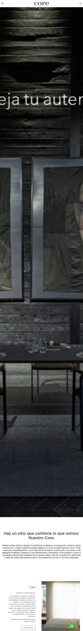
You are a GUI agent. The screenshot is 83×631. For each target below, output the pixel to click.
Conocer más (28, 628)
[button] (8, 3)
